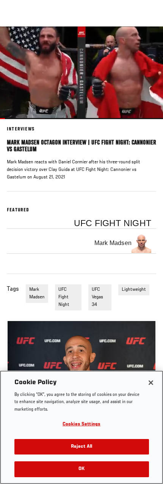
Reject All (81, 446)
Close (149, 41)
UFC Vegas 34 (97, 297)
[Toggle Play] (16, 123)
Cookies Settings (81, 424)
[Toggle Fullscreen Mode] (147, 123)
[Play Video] (81, 72)
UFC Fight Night (63, 297)
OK (81, 469)
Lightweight (134, 289)
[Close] (151, 382)
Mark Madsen (37, 293)
